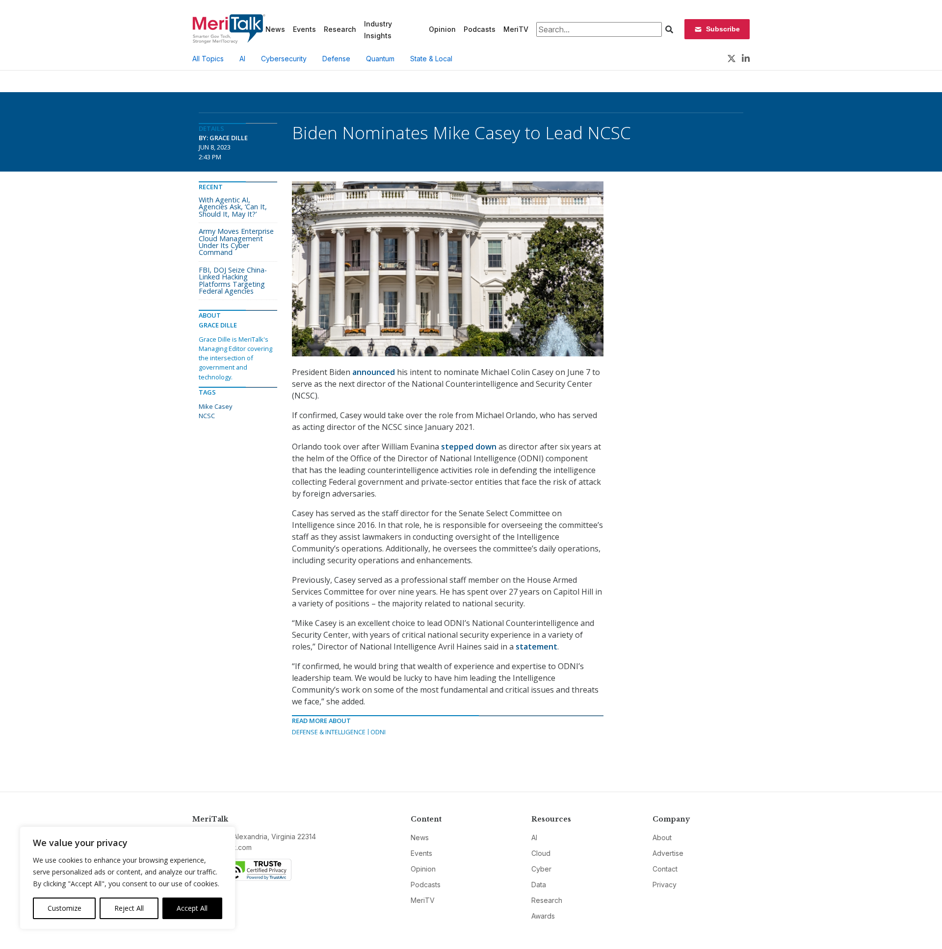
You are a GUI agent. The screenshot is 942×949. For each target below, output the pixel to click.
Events (304, 29)
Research (340, 29)
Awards (543, 916)
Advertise (668, 853)
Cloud (540, 853)
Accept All (192, 908)
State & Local (431, 58)
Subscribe (723, 29)
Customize (64, 908)
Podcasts (480, 29)
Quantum (380, 58)
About (662, 837)
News (275, 29)
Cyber (541, 869)
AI (242, 58)
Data (538, 884)
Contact (665, 869)
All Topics (208, 58)
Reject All (129, 908)
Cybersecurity (284, 58)
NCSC (207, 415)
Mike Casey (215, 406)
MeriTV (515, 29)
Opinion (442, 29)
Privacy (665, 884)
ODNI (378, 731)
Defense (336, 58)
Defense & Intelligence (329, 731)
